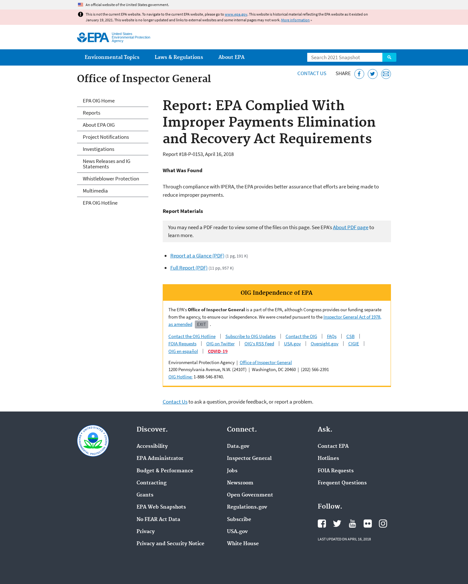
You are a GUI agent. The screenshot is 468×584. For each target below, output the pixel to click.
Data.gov (238, 446)
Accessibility (152, 446)
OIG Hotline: (180, 377)
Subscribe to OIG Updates (250, 336)
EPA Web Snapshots (161, 507)
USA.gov (292, 343)
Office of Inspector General (266, 362)
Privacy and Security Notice (170, 544)
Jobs (232, 471)
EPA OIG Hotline (100, 202)
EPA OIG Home (99, 100)
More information (295, 20)
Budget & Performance (165, 471)
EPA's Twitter (337, 523)
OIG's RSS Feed (259, 343)
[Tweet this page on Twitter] (373, 74)
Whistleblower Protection (111, 178)
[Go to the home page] (93, 37)
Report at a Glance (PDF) (197, 255)
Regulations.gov (247, 507)
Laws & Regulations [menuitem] (179, 57)
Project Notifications (106, 136)
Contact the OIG (301, 336)
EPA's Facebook (322, 523)
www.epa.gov (236, 14)
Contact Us (311, 73)
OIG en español (183, 351)
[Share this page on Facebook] (359, 74)
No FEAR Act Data (158, 520)
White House (243, 544)
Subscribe (239, 520)
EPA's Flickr (368, 523)
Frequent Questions (342, 483)
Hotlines (328, 458)
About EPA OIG (99, 124)
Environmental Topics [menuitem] (112, 57)
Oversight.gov (324, 343)
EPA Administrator (160, 458)
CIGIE (353, 343)
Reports (91, 112)
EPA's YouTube (352, 523)
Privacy (146, 532)
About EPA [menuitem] (231, 57)
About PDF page (350, 227)
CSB (350, 336)
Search (389, 57)
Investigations (98, 148)
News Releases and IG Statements (106, 164)
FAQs (332, 336)
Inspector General (249, 458)
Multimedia (95, 190)
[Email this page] (386, 74)
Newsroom (240, 483)
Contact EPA (333, 446)
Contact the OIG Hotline (192, 336)
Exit (201, 324)
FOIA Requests (182, 343)
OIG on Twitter (220, 343)
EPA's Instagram (383, 523)
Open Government (250, 495)
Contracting (152, 483)
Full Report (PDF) (189, 267)
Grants (145, 495)
